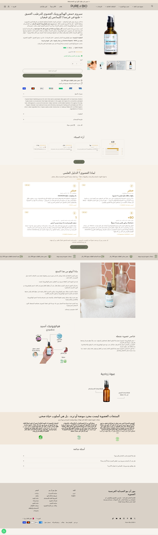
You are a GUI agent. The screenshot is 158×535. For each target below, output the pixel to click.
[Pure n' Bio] (79, 7)
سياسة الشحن (53, 503)
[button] (5, 6)
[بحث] (152, 6)
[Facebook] (131, 518)
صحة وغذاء (36, 501)
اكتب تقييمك (79, 162)
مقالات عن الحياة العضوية (50, 506)
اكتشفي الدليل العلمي (79, 247)
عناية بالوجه (36, 498)
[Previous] (91, 36)
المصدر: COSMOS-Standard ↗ (69, 234)
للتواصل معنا (69, 522)
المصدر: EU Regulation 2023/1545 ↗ (125, 234)
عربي (74, 493)
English (73, 496)
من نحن (76, 522)
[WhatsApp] (4, 531)
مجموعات (36, 511)
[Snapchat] (120, 518)
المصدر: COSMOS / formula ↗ (126, 205)
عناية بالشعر (35, 503)
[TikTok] (113, 518)
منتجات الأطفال (34, 506)
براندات (37, 493)
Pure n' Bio (128, 522)
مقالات (62, 522)
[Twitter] (135, 518)
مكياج (37, 496)
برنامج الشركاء (55, 522)
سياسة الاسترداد (52, 493)
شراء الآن (52, 75)
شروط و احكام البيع (52, 496)
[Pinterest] (127, 518)
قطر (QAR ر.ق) (28, 518)
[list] (111, 36)
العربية (14, 6)
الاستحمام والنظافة (34, 508)
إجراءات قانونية (53, 501)
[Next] (131, 36)
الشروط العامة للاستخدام (50, 498)
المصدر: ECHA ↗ (72, 205)
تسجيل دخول (47, 522)
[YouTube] (116, 518)
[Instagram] (124, 518)
